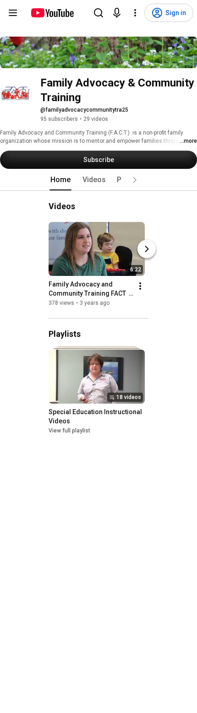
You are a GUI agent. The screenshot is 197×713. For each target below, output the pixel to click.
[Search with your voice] (117, 13)
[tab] (60, 180)
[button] (135, 180)
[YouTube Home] (52, 13)
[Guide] (12, 12)
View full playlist (69, 431)
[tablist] (98, 180)
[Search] (98, 12)
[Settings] (135, 12)
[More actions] (140, 286)
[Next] (146, 249)
